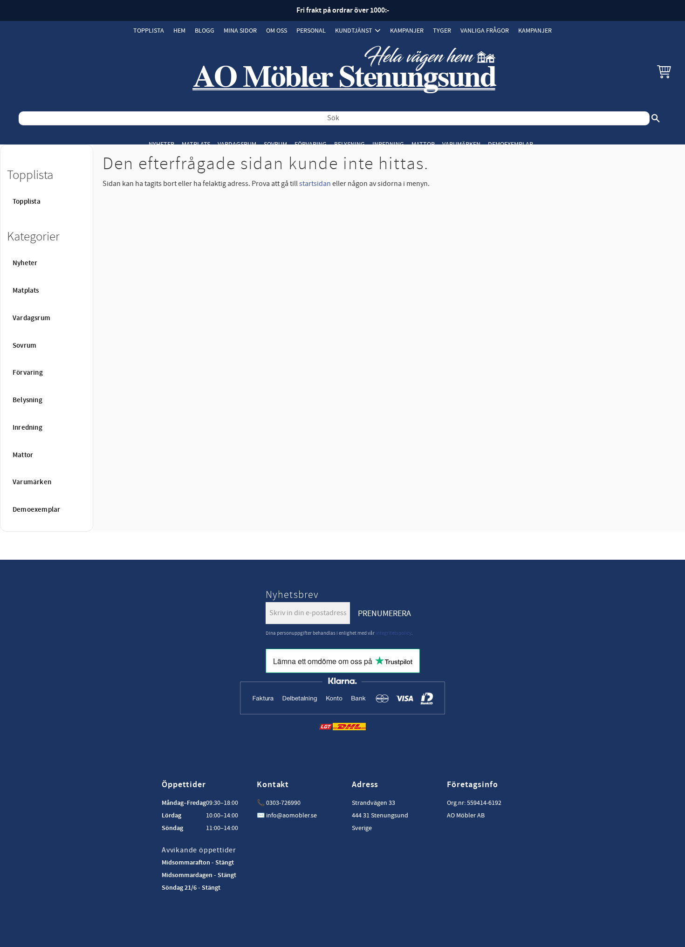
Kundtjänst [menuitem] (353, 30)
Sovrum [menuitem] (275, 144)
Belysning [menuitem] (349, 144)
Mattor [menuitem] (423, 144)
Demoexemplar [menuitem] (510, 144)
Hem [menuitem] (179, 30)
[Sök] (656, 118)
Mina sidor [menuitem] (240, 30)
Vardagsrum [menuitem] (237, 144)
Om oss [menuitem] (276, 30)
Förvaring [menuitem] (311, 144)
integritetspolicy (393, 633)
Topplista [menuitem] (148, 30)
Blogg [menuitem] (204, 30)
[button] (664, 71)
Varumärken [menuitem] (461, 144)
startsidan (315, 183)
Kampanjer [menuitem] (407, 30)
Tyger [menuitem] (442, 30)
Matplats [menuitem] (196, 144)
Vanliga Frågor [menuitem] (484, 30)
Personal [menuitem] (311, 30)
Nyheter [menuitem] (161, 144)
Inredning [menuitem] (388, 144)
